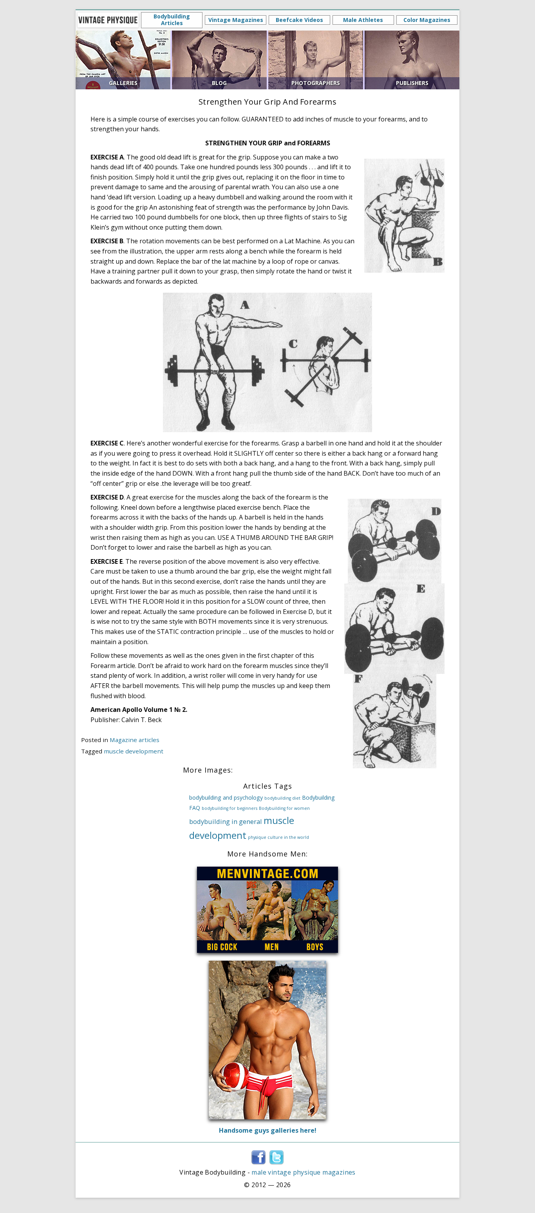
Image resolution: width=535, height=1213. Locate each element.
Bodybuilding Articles (172, 20)
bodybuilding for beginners (229, 808)
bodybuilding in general (225, 821)
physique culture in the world (278, 837)
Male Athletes (363, 20)
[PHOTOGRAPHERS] (315, 59)
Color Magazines (426, 20)
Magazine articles (134, 740)
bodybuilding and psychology (226, 797)
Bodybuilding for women (284, 808)
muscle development (133, 751)
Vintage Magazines (235, 20)
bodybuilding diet (282, 798)
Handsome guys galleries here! (267, 1130)
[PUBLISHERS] (412, 59)
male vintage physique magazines (303, 1172)
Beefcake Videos (299, 20)
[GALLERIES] (123, 59)
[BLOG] (219, 59)
